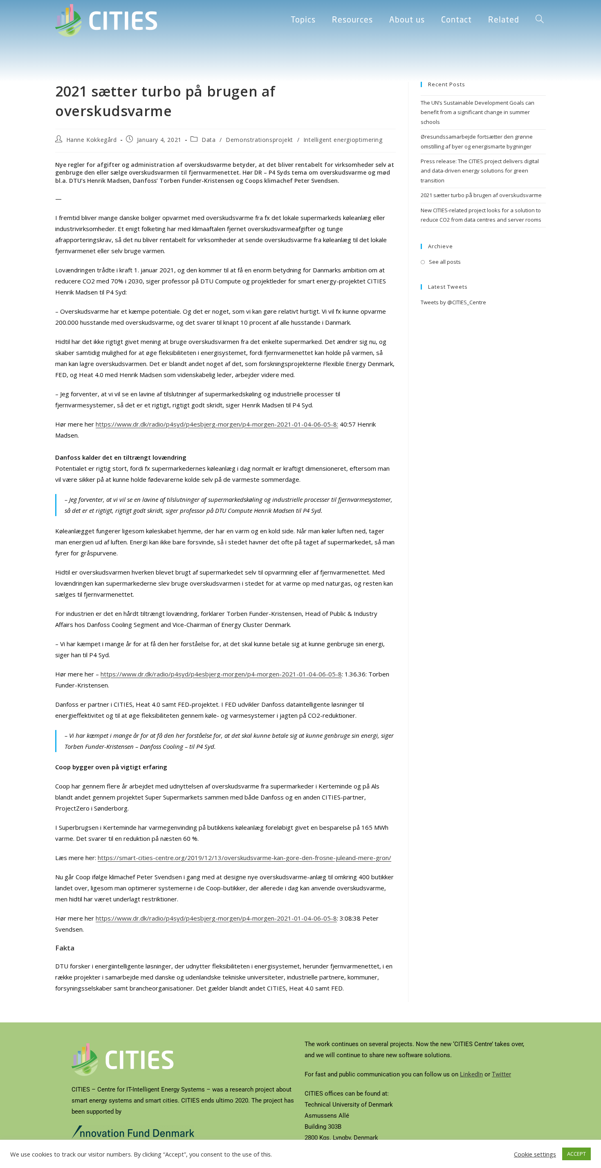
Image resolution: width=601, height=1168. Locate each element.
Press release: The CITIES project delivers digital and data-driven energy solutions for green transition (480, 170)
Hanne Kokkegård (91, 140)
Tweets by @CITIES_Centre (453, 302)
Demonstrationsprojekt (259, 140)
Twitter (501, 1074)
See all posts (445, 261)
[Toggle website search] (539, 20)
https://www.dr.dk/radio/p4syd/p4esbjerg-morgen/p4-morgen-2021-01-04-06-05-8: (217, 424)
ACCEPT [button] (576, 1153)
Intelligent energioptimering (343, 140)
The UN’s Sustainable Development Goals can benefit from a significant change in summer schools (477, 112)
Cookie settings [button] (535, 1154)
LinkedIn (471, 1074)
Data (208, 140)
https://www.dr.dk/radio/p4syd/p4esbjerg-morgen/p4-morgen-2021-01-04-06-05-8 (221, 674)
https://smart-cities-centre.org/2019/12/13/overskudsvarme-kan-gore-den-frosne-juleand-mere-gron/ (244, 858)
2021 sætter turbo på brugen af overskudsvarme (481, 195)
